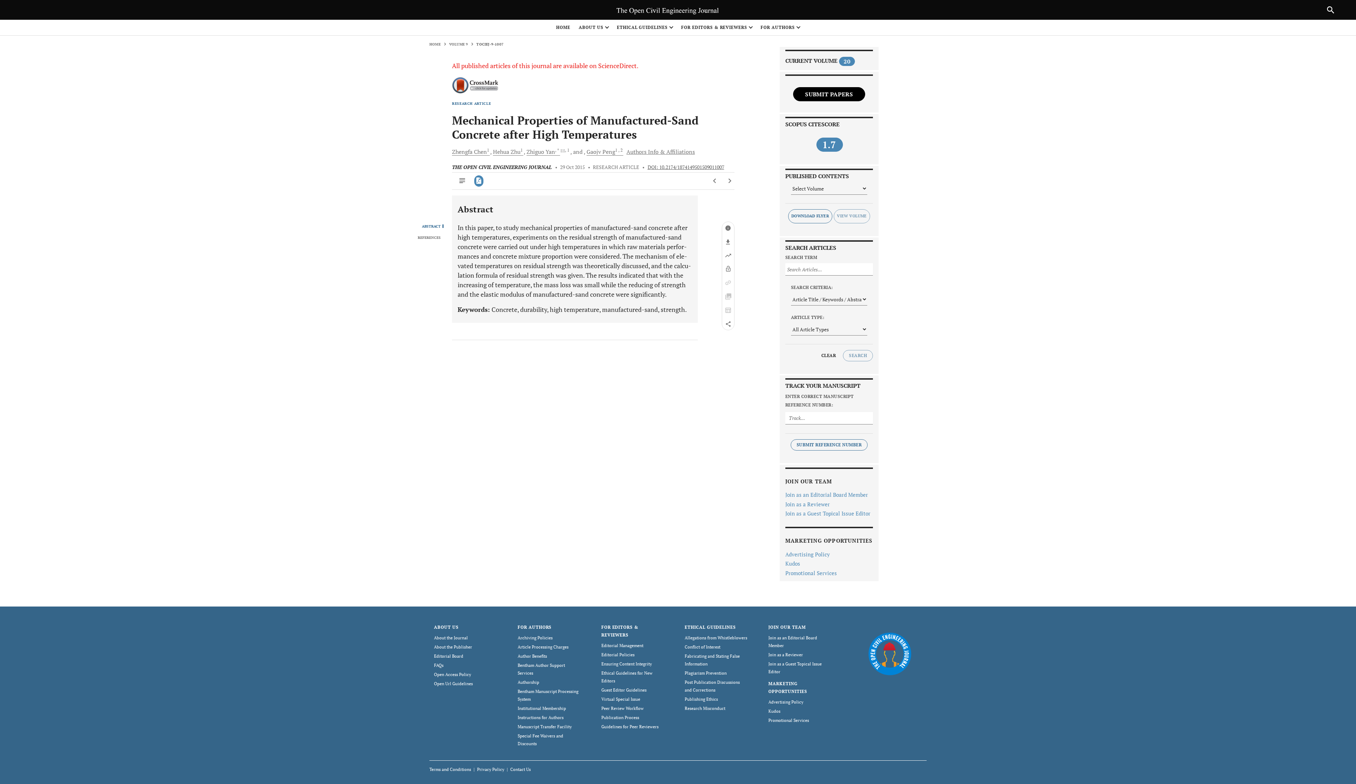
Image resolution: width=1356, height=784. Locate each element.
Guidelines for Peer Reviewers (630, 726)
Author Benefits (532, 656)
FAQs (439, 665)
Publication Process (620, 717)
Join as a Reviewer (807, 504)
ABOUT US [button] (591, 27)
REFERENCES (429, 238)
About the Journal (451, 637)
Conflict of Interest (702, 647)
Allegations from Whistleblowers (716, 637)
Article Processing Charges (543, 647)
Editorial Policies (618, 654)
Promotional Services (811, 573)
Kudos (792, 563)
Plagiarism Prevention (706, 673)
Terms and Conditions (450, 769)
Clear (828, 355)
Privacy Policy (490, 769)
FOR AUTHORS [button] (778, 27)
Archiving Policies (535, 637)
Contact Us (520, 769)
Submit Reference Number (829, 444)
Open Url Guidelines (453, 683)
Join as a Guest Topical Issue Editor (827, 513)
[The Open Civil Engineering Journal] (890, 653)
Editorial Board (448, 656)
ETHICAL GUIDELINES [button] (642, 27)
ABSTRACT (431, 226)
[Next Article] (729, 181)
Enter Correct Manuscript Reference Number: (819, 401)
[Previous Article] (715, 181)
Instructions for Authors (541, 717)
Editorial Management (622, 645)
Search (858, 355)
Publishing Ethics (701, 699)
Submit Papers (829, 94)
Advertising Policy (807, 554)
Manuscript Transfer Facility (545, 726)
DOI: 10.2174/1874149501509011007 (686, 167)
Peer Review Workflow (622, 708)
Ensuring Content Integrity (626, 664)
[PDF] (479, 181)
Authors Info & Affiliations (660, 152)
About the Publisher (453, 647)
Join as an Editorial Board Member (826, 494)
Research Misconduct (705, 708)
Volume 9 (458, 44)
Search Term (801, 257)
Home (563, 27)
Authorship (528, 682)
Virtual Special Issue (620, 699)
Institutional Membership (542, 708)
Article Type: (807, 317)
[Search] (1330, 10)
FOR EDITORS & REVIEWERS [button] (714, 27)
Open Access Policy (452, 674)
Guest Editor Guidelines (624, 690)
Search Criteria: (812, 287)
